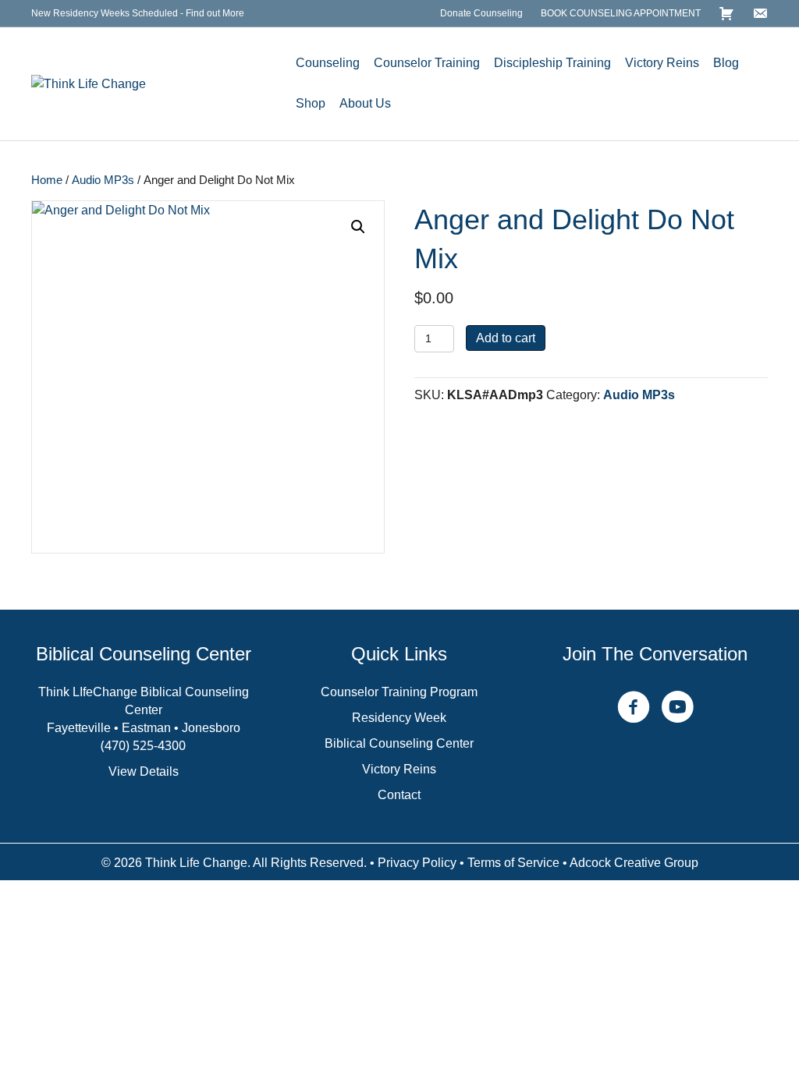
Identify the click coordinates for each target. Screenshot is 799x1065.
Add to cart (505, 338)
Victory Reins (662, 62)
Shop (310, 103)
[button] (358, 227)
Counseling (328, 62)
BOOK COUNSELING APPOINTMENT (621, 13)
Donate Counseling (481, 13)
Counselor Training (427, 62)
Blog (726, 62)
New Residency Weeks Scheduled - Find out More (137, 13)
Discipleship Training (552, 62)
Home (46, 180)
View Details (143, 771)
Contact (399, 794)
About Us (365, 103)
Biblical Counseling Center (399, 743)
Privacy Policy (417, 862)
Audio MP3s (103, 180)
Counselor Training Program (399, 692)
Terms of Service (513, 862)
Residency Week (399, 717)
